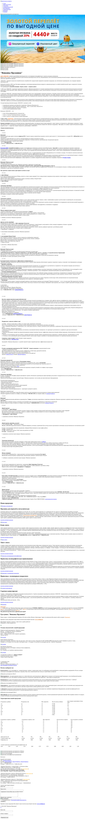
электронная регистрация (51, 499)
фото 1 (2, 609)
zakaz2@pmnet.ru (24, 761)
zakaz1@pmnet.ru (16, 761)
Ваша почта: (3, 789)
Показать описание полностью (7, 128)
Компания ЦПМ (4, 148)
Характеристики (7, 9)
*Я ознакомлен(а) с (14, 800)
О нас (4, 3)
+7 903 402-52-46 (14, 339)
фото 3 (70, 609)
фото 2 (24, 609)
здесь (18, 366)
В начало (5, 11)
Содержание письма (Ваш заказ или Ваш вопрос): (12, 791)
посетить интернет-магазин (7, 520)
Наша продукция (7, 4)
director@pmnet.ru (22, 354)
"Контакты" (67, 617)
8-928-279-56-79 (9, 354)
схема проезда (25, 768)
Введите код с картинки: (6, 797)
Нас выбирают (6, 8)
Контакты (5, 10)
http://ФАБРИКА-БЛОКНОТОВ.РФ (9, 665)
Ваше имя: (3, 786)
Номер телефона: (4, 813)
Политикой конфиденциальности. (18, 800)
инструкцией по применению (30, 515)
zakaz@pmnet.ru (28, 314)
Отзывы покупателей (8, 7)
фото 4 (17, 610)
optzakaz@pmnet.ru (19, 289)
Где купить (5, 5)
